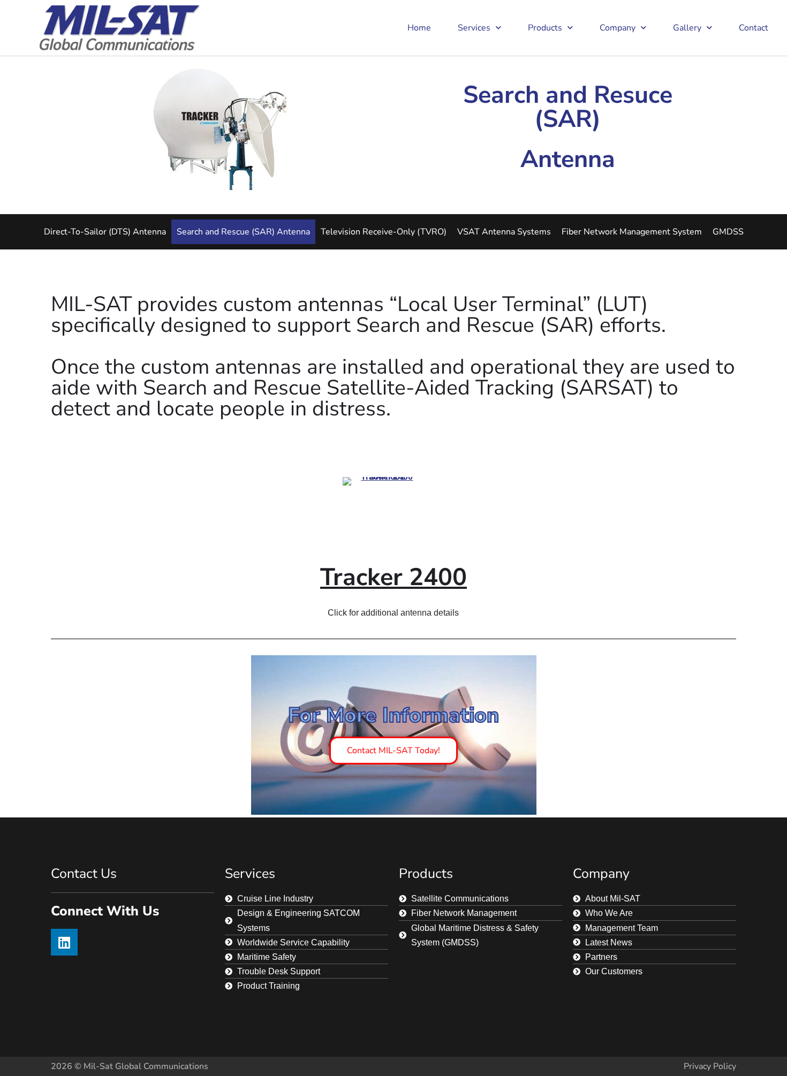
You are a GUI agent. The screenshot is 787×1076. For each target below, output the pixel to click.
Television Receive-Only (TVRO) (384, 232)
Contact (753, 28)
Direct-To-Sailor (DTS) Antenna (105, 232)
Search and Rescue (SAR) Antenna (243, 232)
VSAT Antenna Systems (504, 232)
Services (474, 28)
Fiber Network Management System (632, 232)
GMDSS (728, 232)
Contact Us (84, 874)
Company (617, 28)
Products (545, 28)
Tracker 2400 (393, 577)
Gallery (687, 28)
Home (419, 28)
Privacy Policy (710, 1066)
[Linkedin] (64, 942)
